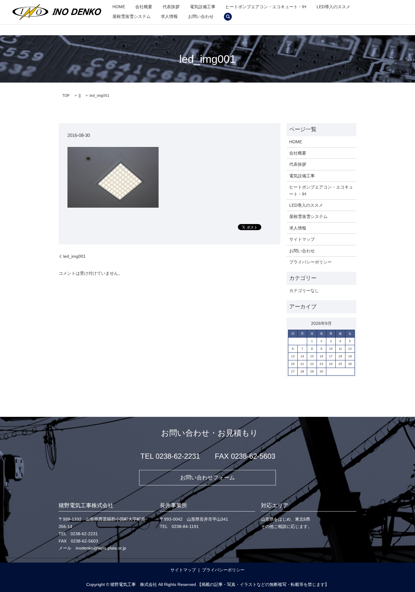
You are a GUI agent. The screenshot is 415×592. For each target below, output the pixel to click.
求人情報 (169, 16)
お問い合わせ (201, 16)
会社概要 (143, 6)
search (228, 17)
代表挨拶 (171, 6)
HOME (118, 6)
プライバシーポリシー (310, 262)
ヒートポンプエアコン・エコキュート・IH (265, 6)
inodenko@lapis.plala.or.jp (101, 548)
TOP (66, 96)
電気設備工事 (202, 6)
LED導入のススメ (333, 6)
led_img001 (74, 256)
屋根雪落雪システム (131, 16)
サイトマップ (302, 239)
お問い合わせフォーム (207, 478)
